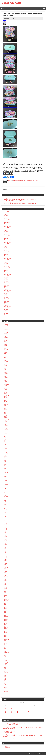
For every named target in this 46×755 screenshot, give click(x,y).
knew (5, 503)
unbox (5, 660)
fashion (5, 456)
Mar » (42, 715)
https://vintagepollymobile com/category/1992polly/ (14, 723)
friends (5, 475)
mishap (5, 536)
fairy (5, 455)
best (5, 370)
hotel (5, 493)
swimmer (6, 638)
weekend (6, 687)
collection (6, 404)
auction (5, 354)
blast (5, 374)
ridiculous (6, 601)
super (5, 634)
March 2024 (6, 250)
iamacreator (6, 496)
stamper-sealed (32, 180)
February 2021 (7, 299)
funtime (5, 476)
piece (5, 573)
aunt (5, 356)
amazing (5, 345)
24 (34, 711)
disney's (5, 428)
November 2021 (7, 287)
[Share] (10, 177)
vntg (5, 679)
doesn (5, 431)
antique (5, 350)
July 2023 (6, 261)
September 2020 (7, 306)
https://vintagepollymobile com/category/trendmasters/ (15, 726)
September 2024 (7, 242)
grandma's (6, 484)
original (5, 559)
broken (5, 385)
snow (5, 624)
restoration (6, 599)
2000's (5, 333)
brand (5, 383)
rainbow (5, 589)
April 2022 (6, 281)
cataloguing (6, 395)
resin (5, 596)
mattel (5, 528)
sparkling (6, 627)
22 (23, 711)
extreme (5, 452)
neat (5, 551)
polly (28, 180)
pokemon (6, 576)
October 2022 (6, 273)
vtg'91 (5, 680)
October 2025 (6, 225)
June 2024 (6, 246)
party (5, 565)
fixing (5, 464)
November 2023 (7, 255)
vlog (5, 676)
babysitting (10, 180)
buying (5, 389)
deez (5, 423)
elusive (5, 441)
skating (5, 620)
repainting (6, 595)
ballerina (6, 361)
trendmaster (6, 652)
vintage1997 (6, 672)
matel (5, 527)
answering (6, 349)
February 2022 (7, 283)
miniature (6, 533)
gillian (5, 480)
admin (13, 18)
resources (6, 597)
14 (17, 709)
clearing (5, 401)
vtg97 (5, 683)
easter (5, 437)
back (5, 360)
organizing (6, 557)
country (5, 409)
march (5, 524)
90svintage (6, 337)
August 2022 (6, 275)
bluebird (6, 379)
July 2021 (6, 293)
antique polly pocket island (9, 731)
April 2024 (6, 249)
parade (5, 561)
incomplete (6, 497)
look (5, 516)
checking (5, 396)
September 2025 (7, 226)
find (5, 461)
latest (5, 508)
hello (5, 491)
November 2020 (7, 303)
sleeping (5, 621)
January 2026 (6, 221)
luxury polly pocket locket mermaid (11, 724)
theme (5, 640)
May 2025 (6, 231)
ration (5, 592)
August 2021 (6, 291)
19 (5, 711)
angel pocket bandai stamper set (10, 734)
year (5, 694)
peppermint (6, 569)
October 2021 (6, 289)
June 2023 (6, 262)
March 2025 (6, 234)
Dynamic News (41, 753)
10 (34, 708)
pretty (5, 585)
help (5, 492)
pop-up (5, 584)
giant (5, 479)
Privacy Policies (7, 747)
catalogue (6, 393)
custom (5, 417)
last (4, 507)
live (4, 515)
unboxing (6, 662)
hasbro (5, 487)
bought (5, 381)
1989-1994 (6, 326)
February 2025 (7, 235)
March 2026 (6, 218)
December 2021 (7, 286)
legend (5, 509)
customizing (6, 419)
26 (5, 712)
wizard (5, 690)
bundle (5, 387)
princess (5, 587)
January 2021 (6, 301)
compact (5, 407)
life (4, 511)
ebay (5, 440)
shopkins (6, 616)
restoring (6, 600)
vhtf (5, 668)
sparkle (5, 625)
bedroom (6, 366)
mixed (5, 537)
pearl (5, 568)
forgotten (6, 472)
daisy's (5, 420)
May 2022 (6, 279)
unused (5, 664)
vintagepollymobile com (9, 730)
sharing (5, 612)
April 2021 (6, 297)
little (5, 513)
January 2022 (6, 285)
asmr (5, 353)
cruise (5, 413)
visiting (5, 674)
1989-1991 (6, 325)
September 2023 (7, 258)
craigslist (6, 411)
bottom (5, 380)
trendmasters (6, 654)
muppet (5, 544)
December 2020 (7, 302)
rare (5, 591)
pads (22, 180)
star (5, 630)
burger (5, 388)
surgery (5, 635)
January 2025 (6, 237)
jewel (5, 500)
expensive (6, 449)
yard (5, 692)
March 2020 (6, 314)
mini (5, 532)
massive (5, 525)
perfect (5, 571)
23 (28, 711)
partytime (6, 567)
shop (5, 615)
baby (5, 358)
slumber (5, 623)
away (5, 357)
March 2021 (6, 298)
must (5, 548)
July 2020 (6, 309)
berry (5, 369)
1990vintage (6, 329)
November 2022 (7, 271)
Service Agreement (8, 749)
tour (5, 651)
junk (5, 501)
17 (34, 709)
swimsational (6, 639)
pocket (25, 180)
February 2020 (7, 315)
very (5, 667)
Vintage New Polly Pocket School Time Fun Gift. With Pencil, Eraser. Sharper (19, 198)
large (5, 505)
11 (40, 708)
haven (5, 488)
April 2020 (6, 313)
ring (5, 603)
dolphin (5, 433)
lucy (5, 517)
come (5, 405)
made (5, 520)
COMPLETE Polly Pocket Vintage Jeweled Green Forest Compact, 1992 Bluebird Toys (21, 202)
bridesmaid (6, 384)
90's (5, 336)
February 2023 (7, 267)
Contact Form (6, 746)
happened (6, 485)
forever (5, 471)
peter (5, 572)
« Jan (4, 715)
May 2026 (6, 215)
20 (11, 711)
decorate (6, 421)
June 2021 (6, 294)
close (5, 403)
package (5, 560)
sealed (5, 607)
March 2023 (6, 266)
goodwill (6, 483)
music (5, 547)
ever (5, 445)
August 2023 (6, 259)
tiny (5, 647)
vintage (37, 180)
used (5, 666)
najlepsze (6, 549)
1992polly (6, 330)
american (6, 346)
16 (28, 709)
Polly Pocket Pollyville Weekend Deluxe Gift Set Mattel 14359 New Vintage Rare (20, 203)
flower (5, 468)
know (5, 504)
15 (23, 709)
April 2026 (6, 217)
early (5, 436)
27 (11, 712)
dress (5, 435)
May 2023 (6, 263)
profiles (5, 588)
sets (5, 611)
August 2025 (6, 227)
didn (5, 424)
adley (5, 341)
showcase (6, 619)
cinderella (6, 399)
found (5, 473)
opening (5, 556)
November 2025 (7, 223)
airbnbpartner (7, 342)
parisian (5, 563)
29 (23, 712)
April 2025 (6, 233)
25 (40, 711)
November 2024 (7, 239)
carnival (5, 392)
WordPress (35, 753)
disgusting (6, 425)
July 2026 (6, 213)
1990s (5, 328)
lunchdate (6, 519)
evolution (6, 447)
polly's (5, 580)
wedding (6, 684)
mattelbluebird (7, 529)
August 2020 (6, 307)
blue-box (6, 377)
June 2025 (6, 230)
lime (5, 512)
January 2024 (6, 253)
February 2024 (7, 251)
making (5, 523)
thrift (5, 642)
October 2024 (6, 241)
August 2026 (6, 211)
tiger (5, 644)
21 (17, 711)
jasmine (5, 499)
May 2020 (6, 311)
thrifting (5, 643)
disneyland (6, 429)
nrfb (5, 553)
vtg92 (5, 682)
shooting (6, 613)
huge (5, 495)
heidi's (5, 489)
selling (5, 609)
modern (5, 540)
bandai (5, 364)
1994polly (6, 332)
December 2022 (7, 270)
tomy (5, 650)
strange (5, 632)
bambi (5, 362)
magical (5, 521)
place (5, 575)
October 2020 (6, 305)
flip (4, 467)
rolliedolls (6, 605)
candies (5, 391)
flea (4, 465)
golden (5, 481)
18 (40, 709)
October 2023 (6, 257)
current (5, 416)
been (5, 368)
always (5, 344)
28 (17, 712)
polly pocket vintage (8, 732)
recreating (6, 593)
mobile (5, 539)
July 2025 (6, 229)
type (5, 655)
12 (5, 709)
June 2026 (6, 214)
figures (5, 459)
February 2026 (7, 219)
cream (5, 412)
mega (5, 531)
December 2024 (7, 238)
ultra (5, 659)
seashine (5, 608)
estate (5, 444)
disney (5, 427)
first (5, 463)
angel (5, 348)
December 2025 (7, 222)
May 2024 (6, 247)
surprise (5, 636)
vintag (5, 670)
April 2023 (6, 265)
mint (5, 535)
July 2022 (6, 277)
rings (5, 604)
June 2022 (6, 278)
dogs (5, 432)
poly (5, 583)
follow (5, 469)
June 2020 (6, 310)
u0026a (5, 658)
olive (5, 555)
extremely (6, 453)
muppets (6, 545)
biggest (5, 372)
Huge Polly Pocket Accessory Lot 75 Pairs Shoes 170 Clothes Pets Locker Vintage (20, 199)
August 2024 (6, 243)
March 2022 (6, 282)
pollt (5, 577)
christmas (6, 397)
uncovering (6, 663)
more (5, 541)
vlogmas (5, 678)
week (5, 686)
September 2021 (7, 290)
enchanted (6, 443)
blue (5, 376)
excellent (19, 180)
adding (5, 340)
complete (15, 180)
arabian (5, 352)
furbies (5, 477)
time (5, 646)
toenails (5, 648)
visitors (5, 675)
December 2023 (7, 254)
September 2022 (7, 274)
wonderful (6, 691)
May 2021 (6, 295)
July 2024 (6, 245)
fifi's (5, 457)
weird (5, 688)
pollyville (6, 581)
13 (11, 709)
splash (5, 628)
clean (5, 400)
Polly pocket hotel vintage (9, 738)
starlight (5, 631)
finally (5, 460)
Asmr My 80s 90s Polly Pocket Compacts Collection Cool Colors (16, 200)
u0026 (5, 656)
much (5, 543)
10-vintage (6, 324)
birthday (6, 373)
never (5, 552)
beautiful (6, 365)
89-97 (5, 334)
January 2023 (6, 269)
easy (5, 439)
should (5, 617)
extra (5, 451)
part (5, 564)
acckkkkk (5, 338)
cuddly (5, 415)
